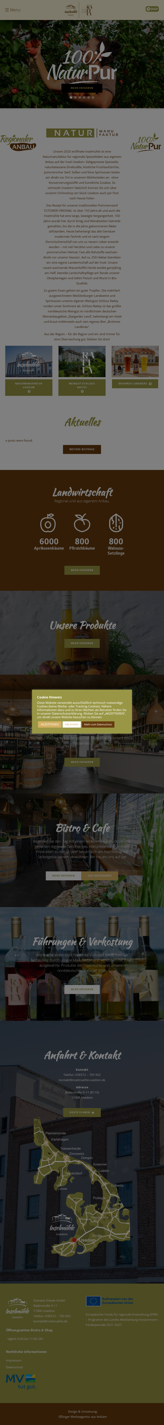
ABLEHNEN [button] (71, 724)
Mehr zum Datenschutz (98, 724)
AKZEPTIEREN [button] (50, 724)
